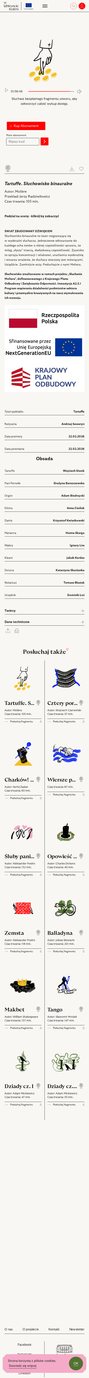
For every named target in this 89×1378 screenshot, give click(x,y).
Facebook (30, 1347)
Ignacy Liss (77, 545)
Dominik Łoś (75, 595)
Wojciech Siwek (73, 470)
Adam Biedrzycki (72, 495)
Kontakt (53, 1329)
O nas (9, 1329)
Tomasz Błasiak (74, 582)
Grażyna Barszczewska (69, 483)
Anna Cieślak (75, 508)
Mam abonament (16, 135)
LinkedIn (29, 1374)
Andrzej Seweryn (72, 424)
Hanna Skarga (75, 533)
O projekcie (31, 1329)
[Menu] (44, 6)
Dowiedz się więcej (22, 1365)
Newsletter (76, 1329)
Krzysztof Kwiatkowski (68, 520)
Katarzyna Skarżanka (70, 570)
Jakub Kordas (75, 557)
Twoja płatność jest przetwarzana (25, 118)
